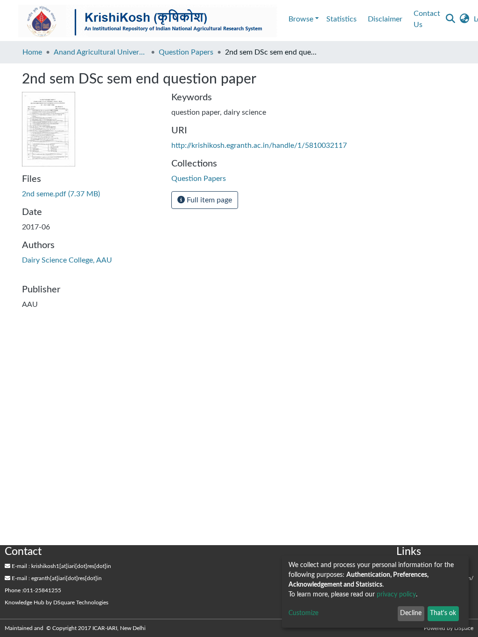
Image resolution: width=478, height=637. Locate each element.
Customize (303, 613)
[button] (464, 19)
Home (32, 52)
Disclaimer (385, 19)
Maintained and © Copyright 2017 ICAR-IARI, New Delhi (76, 628)
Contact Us (427, 19)
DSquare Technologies (80, 602)
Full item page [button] (208, 200)
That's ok (443, 613)
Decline (411, 613)
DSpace (463, 628)
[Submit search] (450, 19)
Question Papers (186, 52)
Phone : (14, 590)
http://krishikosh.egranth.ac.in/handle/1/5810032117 (259, 145)
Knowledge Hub (24, 602)
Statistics (341, 19)
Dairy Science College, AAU (67, 260)
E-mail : (20, 566)
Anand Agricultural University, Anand (100, 52)
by (56, 602)
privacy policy (396, 594)
